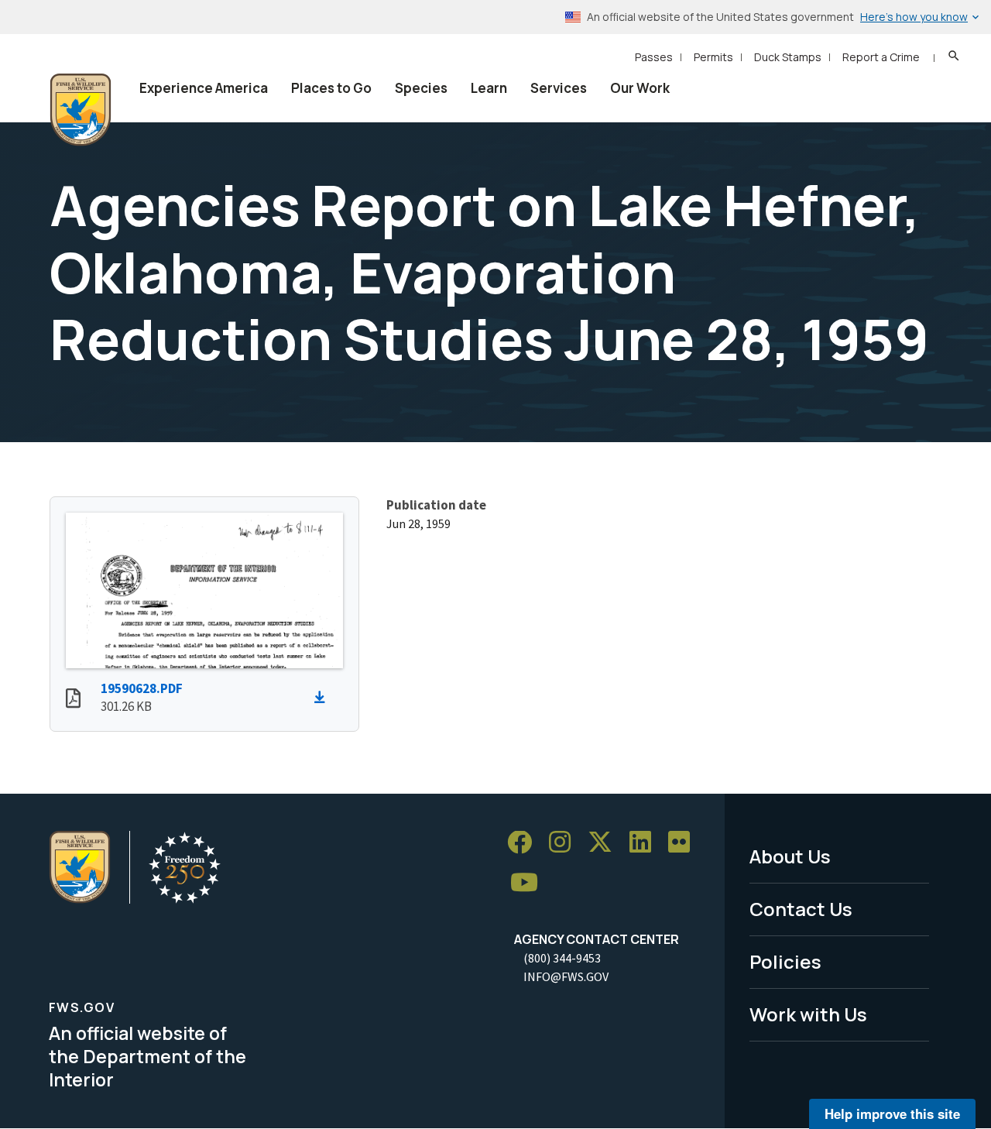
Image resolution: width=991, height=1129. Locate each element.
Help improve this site (892, 1113)
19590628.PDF (142, 688)
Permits (713, 57)
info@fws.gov (566, 976)
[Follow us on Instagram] (565, 843)
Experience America (203, 88)
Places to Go (331, 88)
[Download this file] (323, 697)
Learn (489, 88)
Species (421, 88)
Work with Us (808, 1014)
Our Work (640, 88)
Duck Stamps (787, 57)
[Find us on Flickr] (684, 843)
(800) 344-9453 (562, 958)
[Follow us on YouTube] (529, 883)
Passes (654, 57)
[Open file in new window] (73, 700)
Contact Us (800, 908)
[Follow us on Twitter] (605, 843)
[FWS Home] (80, 110)
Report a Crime (881, 57)
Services (558, 88)
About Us (790, 856)
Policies (785, 961)
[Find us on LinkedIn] (645, 843)
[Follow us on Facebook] (525, 843)
